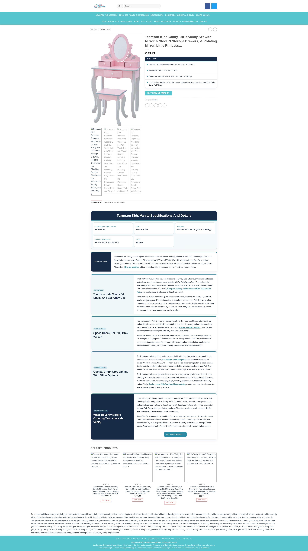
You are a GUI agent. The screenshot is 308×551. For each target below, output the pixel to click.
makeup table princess (45, 530)
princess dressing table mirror (117, 530)
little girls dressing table (260, 523)
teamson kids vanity (49, 533)
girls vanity (200, 520)
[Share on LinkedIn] (165, 105)
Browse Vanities (131, 267)
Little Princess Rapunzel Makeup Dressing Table (145, 527)
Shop (118, 539)
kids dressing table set (89, 523)
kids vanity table (230, 523)
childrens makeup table (200, 514)
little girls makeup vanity (57, 527)
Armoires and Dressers (107, 15)
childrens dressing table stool (145, 514)
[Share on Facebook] (147, 105)
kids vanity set (216, 523)
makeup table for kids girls (250, 527)
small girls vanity (240, 530)
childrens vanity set (254, 514)
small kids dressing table (258, 530)
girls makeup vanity (186, 520)
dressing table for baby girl (104, 517)
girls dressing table (43, 520)
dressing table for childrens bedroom (131, 517)
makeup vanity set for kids (67, 530)
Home (94, 29)
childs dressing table (45, 517)
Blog (178, 539)
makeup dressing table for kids (180, 527)
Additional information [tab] (114, 203)
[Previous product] (215, 29)
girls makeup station (152, 520)
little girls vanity (75, 527)
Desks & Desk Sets (110, 21)
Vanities (203, 21)
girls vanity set (212, 520)
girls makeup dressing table (131, 520)
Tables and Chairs (162, 21)
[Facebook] (207, 6)
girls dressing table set (108, 520)
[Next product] (210, 29)
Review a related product (189, 327)
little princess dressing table (111, 527)
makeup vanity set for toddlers (91, 530)
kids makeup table (152, 523)
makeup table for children (227, 527)
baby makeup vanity (102, 514)
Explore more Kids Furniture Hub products (167, 384)
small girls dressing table (221, 530)
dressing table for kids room (207, 517)
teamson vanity (64, 533)
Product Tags (168, 539)
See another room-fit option (174, 360)
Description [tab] (96, 203)
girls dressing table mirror (87, 520)
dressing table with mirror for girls (234, 517)
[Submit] (158, 6)
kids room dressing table (189, 523)
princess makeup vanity (161, 530)
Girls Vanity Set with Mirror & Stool (233, 520)
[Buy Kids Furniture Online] (102, 6)
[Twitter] (214, 6)
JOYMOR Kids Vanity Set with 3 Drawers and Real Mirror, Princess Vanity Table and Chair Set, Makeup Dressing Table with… (201, 490)
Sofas (136, 21)
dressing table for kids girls (183, 517)
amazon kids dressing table (47, 514)
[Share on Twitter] (152, 105)
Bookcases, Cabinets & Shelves (179, 15)
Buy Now (105, 500)
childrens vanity (238, 514)
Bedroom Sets (157, 15)
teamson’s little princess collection (86, 533)
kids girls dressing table (110, 523)
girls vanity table (256, 520)
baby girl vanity (86, 514)
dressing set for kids (63, 517)
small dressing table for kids (198, 530)
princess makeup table (140, 530)
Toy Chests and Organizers (185, 21)
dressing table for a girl (82, 517)
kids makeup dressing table (132, 523)
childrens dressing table (122, 514)
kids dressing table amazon (67, 523)
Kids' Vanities (244, 523)
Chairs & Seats (203, 15)
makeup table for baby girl (205, 527)
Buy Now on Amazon (174, 434)
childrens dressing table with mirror (174, 514)
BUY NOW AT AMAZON (158, 93)
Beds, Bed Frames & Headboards (134, 15)
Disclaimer (127, 539)
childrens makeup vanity (221, 514)
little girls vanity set (91, 527)
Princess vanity (178, 530)
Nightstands (126, 21)
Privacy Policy (139, 539)
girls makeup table (169, 520)
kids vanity (204, 523)
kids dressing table (46, 523)
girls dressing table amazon (64, 520)
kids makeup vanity (169, 523)
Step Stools (146, 21)
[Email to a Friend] (156, 105)
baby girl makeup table (70, 514)
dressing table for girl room (159, 517)
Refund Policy (154, 539)
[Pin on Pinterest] (160, 105)
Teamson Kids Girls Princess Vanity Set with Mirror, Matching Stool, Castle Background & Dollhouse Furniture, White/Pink (137, 490)
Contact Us (187, 539)
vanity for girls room (110, 533)
